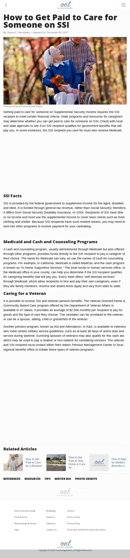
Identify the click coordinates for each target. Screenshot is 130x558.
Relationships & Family (25, 523)
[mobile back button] (6, 5)
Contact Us (51, 529)
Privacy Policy (73, 523)
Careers (71, 510)
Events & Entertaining (24, 510)
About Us (50, 517)
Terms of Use (73, 517)
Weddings (51, 510)
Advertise (51, 523)
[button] (6, 5)
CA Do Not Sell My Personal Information (86, 529)
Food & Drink (20, 517)
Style (16, 529)
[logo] (65, 5)
